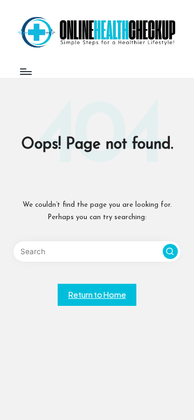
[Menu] (25, 71)
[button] (170, 251)
